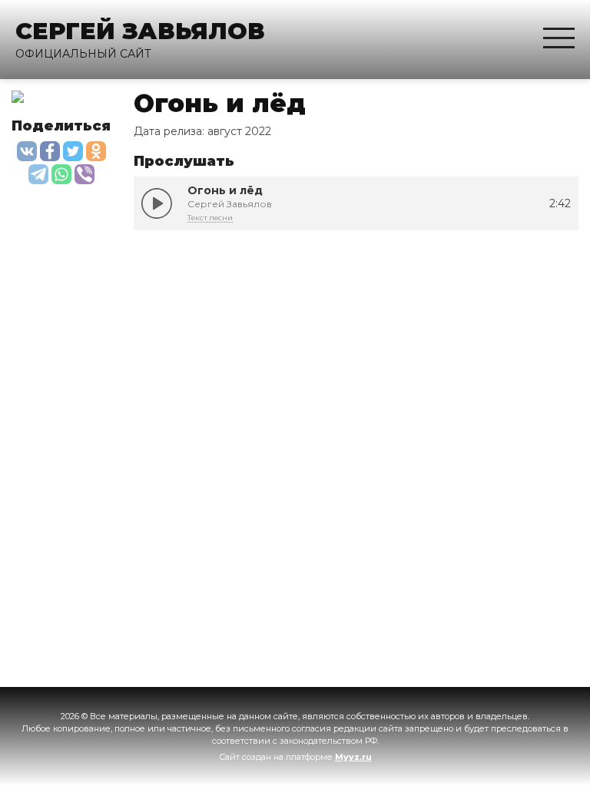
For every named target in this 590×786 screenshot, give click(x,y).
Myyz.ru (353, 756)
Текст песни (210, 217)
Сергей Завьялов (140, 31)
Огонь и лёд (156, 203)
